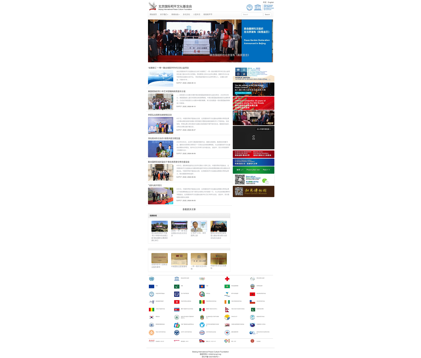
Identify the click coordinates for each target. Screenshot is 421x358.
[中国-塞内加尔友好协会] (202, 302)
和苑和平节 (207, 14)
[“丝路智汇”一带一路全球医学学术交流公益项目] (160, 78)
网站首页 (153, 14)
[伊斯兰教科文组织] (252, 278)
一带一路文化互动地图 (199, 267)
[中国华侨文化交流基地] (218, 258)
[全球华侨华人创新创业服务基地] (159, 258)
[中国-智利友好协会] (252, 302)
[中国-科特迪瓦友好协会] (227, 302)
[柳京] (227, 341)
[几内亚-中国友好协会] (152, 309)
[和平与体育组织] (227, 294)
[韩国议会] (152, 317)
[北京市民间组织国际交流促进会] (202, 325)
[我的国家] (177, 341)
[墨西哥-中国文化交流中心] (202, 309)
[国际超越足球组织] (152, 302)
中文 (265, 2)
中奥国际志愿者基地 (179, 266)
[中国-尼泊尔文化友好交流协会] (227, 309)
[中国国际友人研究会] (252, 325)
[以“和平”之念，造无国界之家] (199, 226)
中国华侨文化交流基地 (218, 266)
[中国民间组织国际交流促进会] (227, 325)
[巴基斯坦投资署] (252, 309)
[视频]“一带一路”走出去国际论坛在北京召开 (179, 233)
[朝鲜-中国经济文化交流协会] (177, 309)
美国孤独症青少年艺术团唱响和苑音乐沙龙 (167, 91)
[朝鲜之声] (202, 341)
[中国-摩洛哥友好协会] (252, 294)
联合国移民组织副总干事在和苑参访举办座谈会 (168, 161)
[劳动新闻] (152, 341)
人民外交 (196, 14)
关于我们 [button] (163, 14)
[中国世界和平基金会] (152, 294)
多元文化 (186, 14)
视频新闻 (153, 215)
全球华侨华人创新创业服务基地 (159, 265)
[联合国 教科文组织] (177, 278)
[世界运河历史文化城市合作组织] (252, 332)
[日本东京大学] (227, 317)
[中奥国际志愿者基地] (179, 259)
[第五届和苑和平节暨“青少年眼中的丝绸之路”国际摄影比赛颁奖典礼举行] (159, 226)
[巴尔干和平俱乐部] (177, 294)
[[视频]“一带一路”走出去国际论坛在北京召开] (179, 225)
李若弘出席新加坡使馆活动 (160, 114)
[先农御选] (252, 341)
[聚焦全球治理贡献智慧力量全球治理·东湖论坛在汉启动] (218, 226)
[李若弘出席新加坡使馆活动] (160, 125)
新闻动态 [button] (174, 14)
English (271, 2)
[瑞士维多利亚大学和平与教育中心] (202, 317)
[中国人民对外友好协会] (152, 332)
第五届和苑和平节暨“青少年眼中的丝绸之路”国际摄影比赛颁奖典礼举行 (159, 237)
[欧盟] (152, 286)
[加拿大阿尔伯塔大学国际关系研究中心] (177, 317)
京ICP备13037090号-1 (210, 356)
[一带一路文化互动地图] (199, 259)
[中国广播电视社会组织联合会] (177, 325)
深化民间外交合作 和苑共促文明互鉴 (164, 138)
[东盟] (202, 286)
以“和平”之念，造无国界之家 (198, 234)
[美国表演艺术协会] (252, 317)
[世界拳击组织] (252, 286)
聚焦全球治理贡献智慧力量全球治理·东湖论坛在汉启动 (218, 235)
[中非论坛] (202, 294)
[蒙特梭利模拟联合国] (152, 325)
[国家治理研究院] (227, 332)
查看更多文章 (189, 209)
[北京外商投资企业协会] (202, 332)
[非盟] (177, 286)
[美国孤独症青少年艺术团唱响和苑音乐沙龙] (160, 102)
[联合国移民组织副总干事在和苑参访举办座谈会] (160, 172)
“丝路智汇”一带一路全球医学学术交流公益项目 (168, 67)
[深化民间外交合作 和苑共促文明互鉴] (160, 149)
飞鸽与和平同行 (155, 185)
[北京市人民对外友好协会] (177, 332)
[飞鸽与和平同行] (160, 196)
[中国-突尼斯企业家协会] (177, 302)
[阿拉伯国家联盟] (227, 286)
